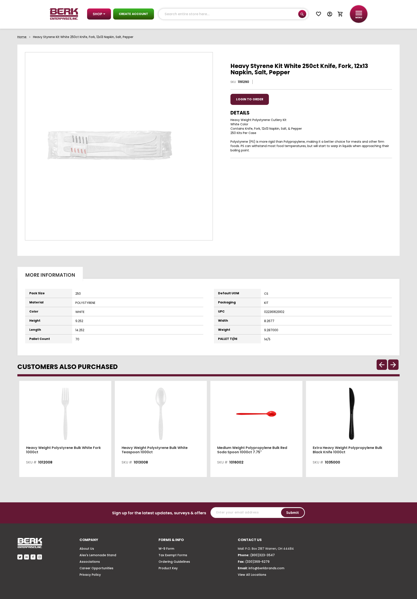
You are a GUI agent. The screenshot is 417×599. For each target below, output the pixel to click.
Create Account (133, 14)
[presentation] (393, 364)
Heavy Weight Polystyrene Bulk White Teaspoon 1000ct (155, 450)
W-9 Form (166, 548)
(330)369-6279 (257, 561)
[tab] (50, 274)
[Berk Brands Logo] (64, 14)
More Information (50, 275)
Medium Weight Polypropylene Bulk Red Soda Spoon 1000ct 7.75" (252, 450)
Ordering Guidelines (174, 561)
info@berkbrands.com (266, 568)
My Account (330, 14)
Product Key (168, 568)
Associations (89, 561)
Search (302, 14)
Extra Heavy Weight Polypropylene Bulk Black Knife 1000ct (347, 450)
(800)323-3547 (262, 555)
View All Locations (252, 575)
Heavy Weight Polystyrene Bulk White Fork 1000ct (63, 450)
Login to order (249, 99)
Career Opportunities (96, 568)
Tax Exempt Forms (173, 555)
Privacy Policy (90, 575)
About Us (86, 548)
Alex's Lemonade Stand (97, 555)
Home (21, 37)
